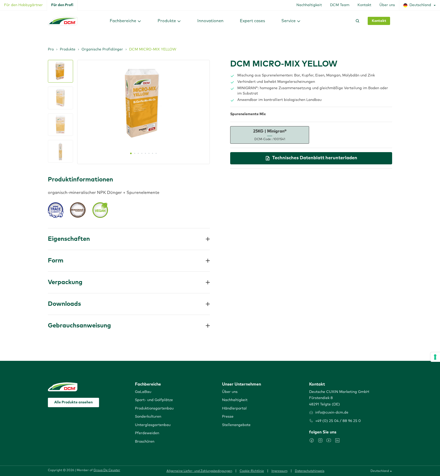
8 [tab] (156, 153)
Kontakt (379, 21)
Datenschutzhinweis (309, 471)
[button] (125, 21)
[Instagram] (320, 440)
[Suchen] (356, 21)
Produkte (67, 49)
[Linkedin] (337, 440)
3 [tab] (138, 153)
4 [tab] (141, 153)
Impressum (279, 471)
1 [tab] (131, 153)
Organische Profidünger (102, 49)
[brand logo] (62, 20)
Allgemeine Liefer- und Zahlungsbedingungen (199, 471)
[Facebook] (311, 440)
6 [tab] (148, 153)
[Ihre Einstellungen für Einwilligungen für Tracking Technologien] (435, 357)
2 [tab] (134, 153)
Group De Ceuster (106, 470)
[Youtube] (328, 440)
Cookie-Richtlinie (252, 471)
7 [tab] (152, 153)
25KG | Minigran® (269, 135)
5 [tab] (145, 153)
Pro (51, 49)
